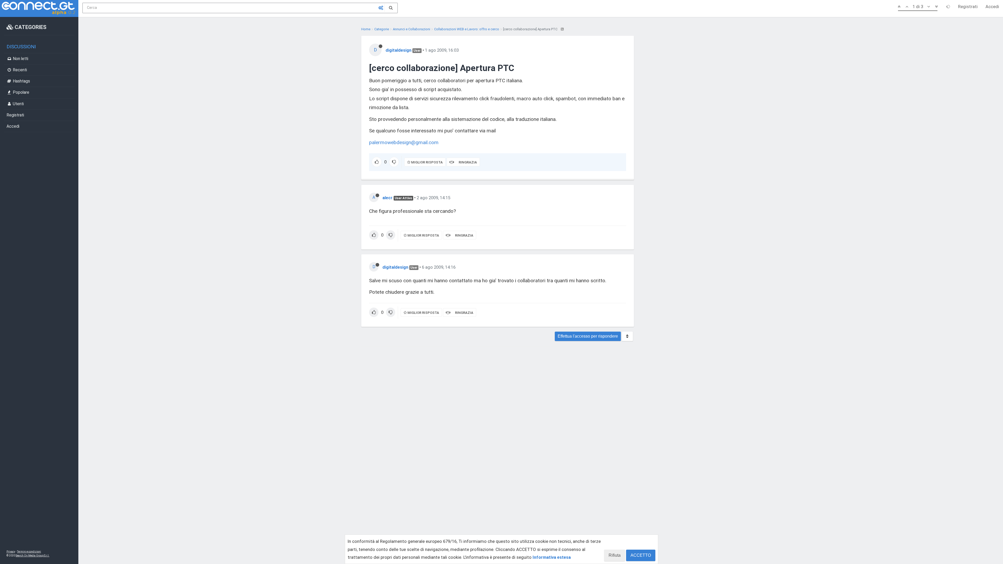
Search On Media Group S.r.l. (32, 555)
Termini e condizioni (29, 551)
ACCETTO (641, 555)
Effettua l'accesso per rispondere (588, 336)
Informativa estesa (552, 557)
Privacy (11, 551)
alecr (387, 197)
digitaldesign (398, 50)
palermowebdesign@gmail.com (404, 142)
